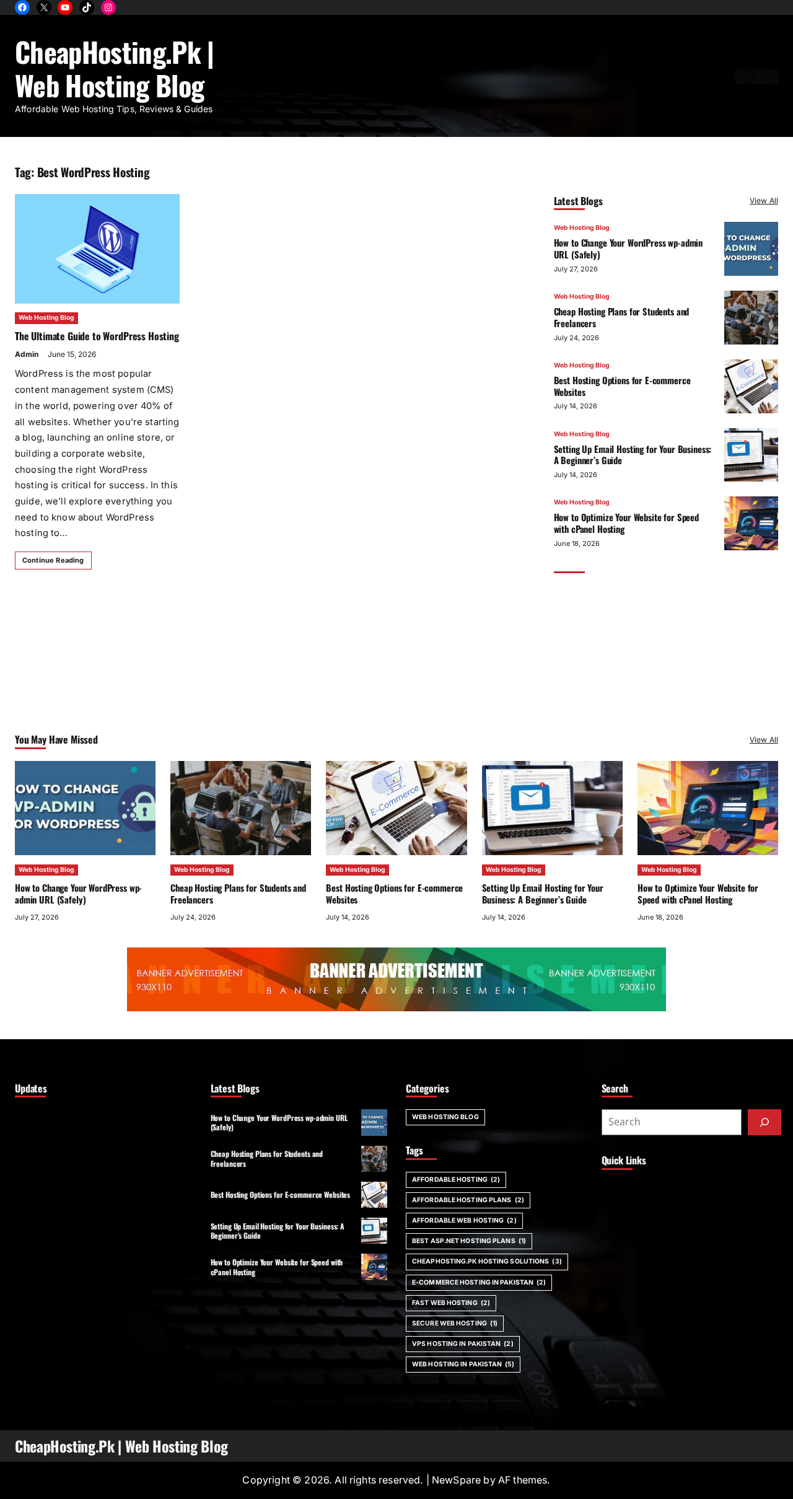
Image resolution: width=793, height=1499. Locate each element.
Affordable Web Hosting (464, 1220)
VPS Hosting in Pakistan (463, 1344)
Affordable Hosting (456, 1180)
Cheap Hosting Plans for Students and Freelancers (622, 317)
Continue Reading (53, 560)
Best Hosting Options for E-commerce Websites (622, 385)
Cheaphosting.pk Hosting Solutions (487, 1261)
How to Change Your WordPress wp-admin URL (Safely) (628, 248)
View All (764, 200)
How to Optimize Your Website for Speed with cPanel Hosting (626, 522)
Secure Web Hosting (454, 1323)
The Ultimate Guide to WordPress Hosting (97, 335)
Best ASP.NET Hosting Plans (469, 1241)
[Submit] (764, 1122)
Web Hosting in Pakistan (463, 1364)
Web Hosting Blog (46, 318)
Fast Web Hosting (451, 1303)
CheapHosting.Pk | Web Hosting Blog (114, 68)
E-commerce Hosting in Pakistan (479, 1282)
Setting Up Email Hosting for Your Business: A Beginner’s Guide (633, 454)
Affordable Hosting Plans (468, 1200)
